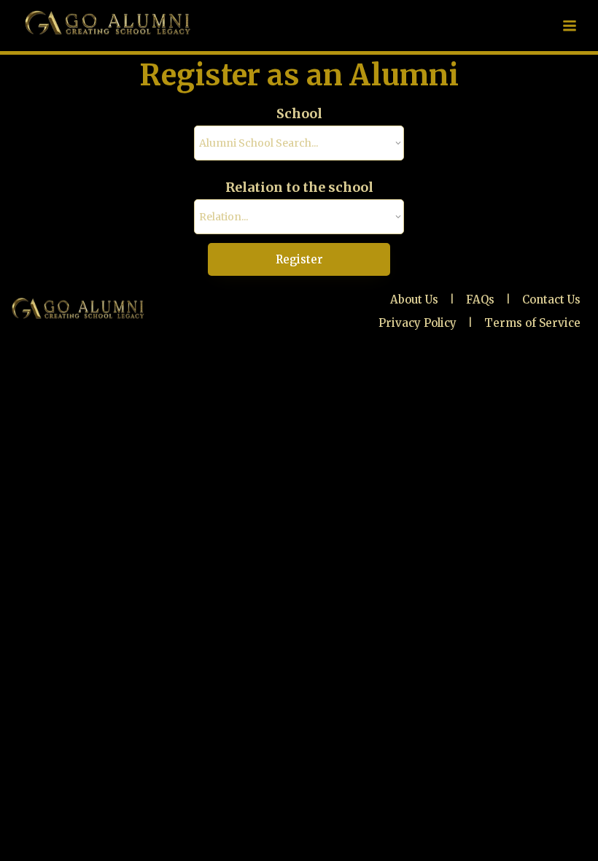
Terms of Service (532, 323)
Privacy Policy (417, 323)
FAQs (480, 299)
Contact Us (551, 299)
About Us (414, 299)
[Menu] (569, 25)
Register (299, 259)
